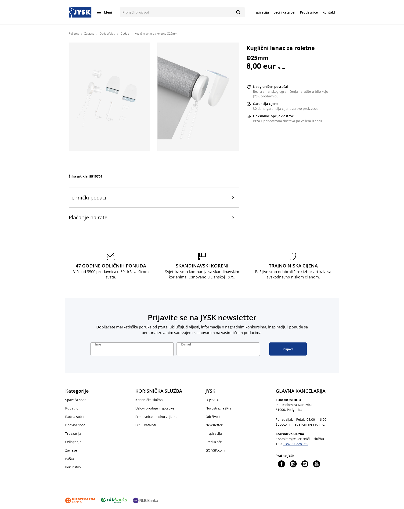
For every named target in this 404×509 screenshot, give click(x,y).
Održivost (213, 416)
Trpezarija (73, 433)
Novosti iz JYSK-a (218, 408)
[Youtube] (316, 464)
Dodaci (125, 34)
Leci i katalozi (145, 425)
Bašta (69, 458)
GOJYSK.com (215, 450)
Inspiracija (214, 433)
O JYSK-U (212, 400)
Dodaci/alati (107, 34)
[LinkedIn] (305, 464)
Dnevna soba (75, 425)
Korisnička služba (149, 400)
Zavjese (89, 34)
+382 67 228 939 (295, 443)
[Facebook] (281, 464)
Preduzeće (214, 442)
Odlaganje (73, 442)
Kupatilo (71, 408)
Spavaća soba (76, 400)
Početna (74, 34)
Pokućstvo (73, 467)
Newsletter (214, 425)
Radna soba (74, 416)
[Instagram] (293, 464)
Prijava (288, 349)
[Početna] (80, 11)
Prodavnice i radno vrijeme (156, 416)
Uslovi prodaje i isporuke (154, 408)
